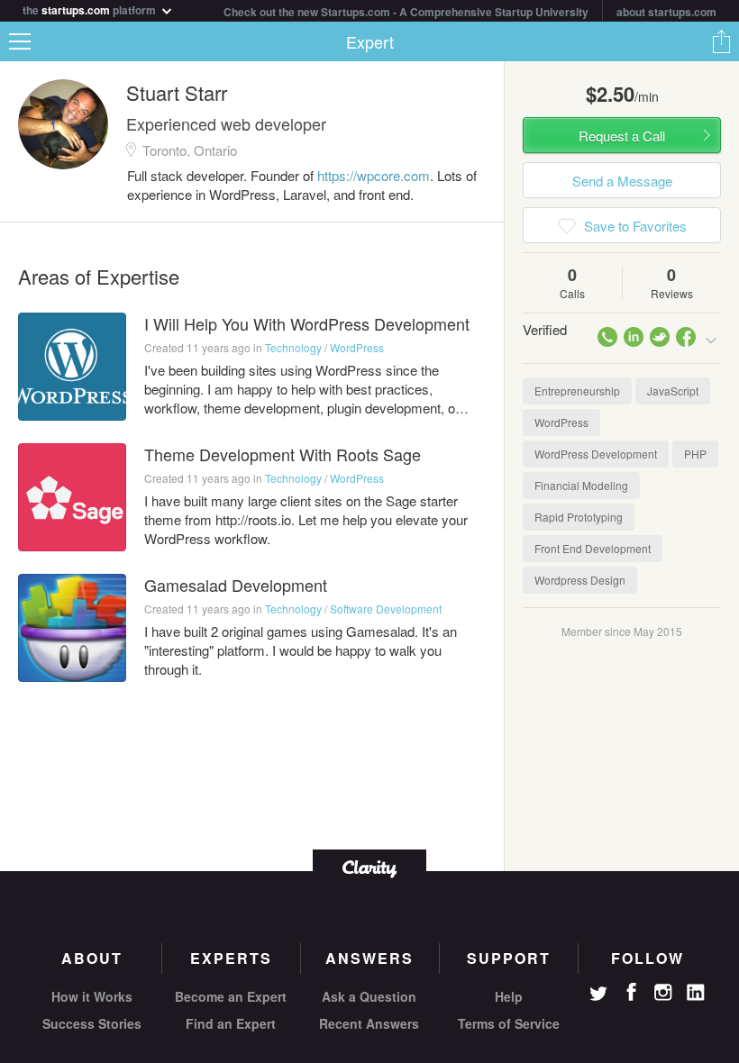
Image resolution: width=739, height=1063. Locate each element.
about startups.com (666, 12)
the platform (91, 8)
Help (509, 996)
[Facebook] (631, 992)
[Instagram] (663, 993)
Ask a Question (369, 996)
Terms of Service (509, 1023)
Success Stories (91, 1023)
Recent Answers (369, 1023)
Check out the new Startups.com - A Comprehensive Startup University (406, 12)
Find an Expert (231, 1023)
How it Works (91, 996)
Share (721, 41)
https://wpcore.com (373, 175)
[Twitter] (598, 995)
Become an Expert (231, 996)
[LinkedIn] (696, 993)
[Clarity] (369, 867)
